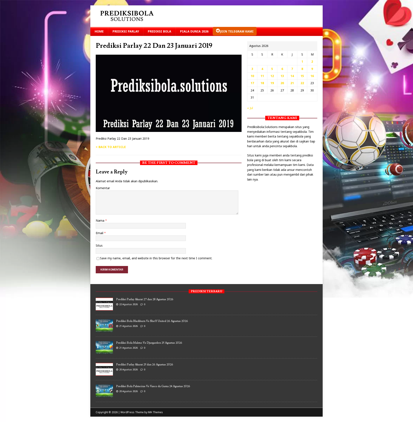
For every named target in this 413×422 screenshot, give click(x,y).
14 (292, 76)
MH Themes (155, 412)
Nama (100, 220)
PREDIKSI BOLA (159, 31)
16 (312, 76)
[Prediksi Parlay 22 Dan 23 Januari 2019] (169, 129)
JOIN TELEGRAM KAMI (237, 31)
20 (282, 83)
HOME (99, 31)
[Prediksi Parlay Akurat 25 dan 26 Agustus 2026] (104, 374)
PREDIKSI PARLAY (125, 31)
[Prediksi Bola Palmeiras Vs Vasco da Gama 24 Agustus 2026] (104, 395)
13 (282, 76)
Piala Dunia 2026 (194, 31)
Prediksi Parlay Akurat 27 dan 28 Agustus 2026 (144, 299)
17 (252, 83)
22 (302, 83)
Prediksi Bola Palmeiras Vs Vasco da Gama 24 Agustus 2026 (153, 386)
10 (252, 76)
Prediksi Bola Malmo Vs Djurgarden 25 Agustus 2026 (149, 343)
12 (272, 76)
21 (292, 83)
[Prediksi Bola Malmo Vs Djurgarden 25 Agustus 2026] (104, 352)
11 (262, 76)
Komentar (103, 188)
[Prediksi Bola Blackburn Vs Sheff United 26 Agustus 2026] (104, 330)
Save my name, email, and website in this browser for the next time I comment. (156, 258)
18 (262, 83)
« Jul (250, 108)
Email (100, 233)
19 (272, 83)
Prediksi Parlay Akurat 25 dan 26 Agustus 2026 (144, 364)
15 (302, 76)
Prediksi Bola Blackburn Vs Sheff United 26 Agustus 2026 (152, 321)
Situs (99, 245)
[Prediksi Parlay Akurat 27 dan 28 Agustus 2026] (104, 308)
